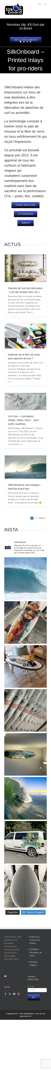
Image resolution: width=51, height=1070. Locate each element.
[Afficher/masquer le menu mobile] (45, 4)
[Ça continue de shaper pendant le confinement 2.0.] (25, 886)
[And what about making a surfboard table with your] (25, 666)
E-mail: (31, 986)
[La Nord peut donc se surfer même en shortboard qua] (25, 578)
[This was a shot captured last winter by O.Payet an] (25, 798)
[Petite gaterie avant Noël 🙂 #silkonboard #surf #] (25, 622)
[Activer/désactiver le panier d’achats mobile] (39, 4)
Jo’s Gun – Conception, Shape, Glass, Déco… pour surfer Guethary (23, 420)
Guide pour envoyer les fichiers (34, 940)
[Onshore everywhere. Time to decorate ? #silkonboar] (25, 754)
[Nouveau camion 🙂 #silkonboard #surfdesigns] (25, 842)
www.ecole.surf (25, 1016)
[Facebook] (5, 994)
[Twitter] (10, 994)
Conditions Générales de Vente (35, 952)
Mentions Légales (33, 963)
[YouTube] (14, 994)
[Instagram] (18, 994)
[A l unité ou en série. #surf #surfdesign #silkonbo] (25, 710)
